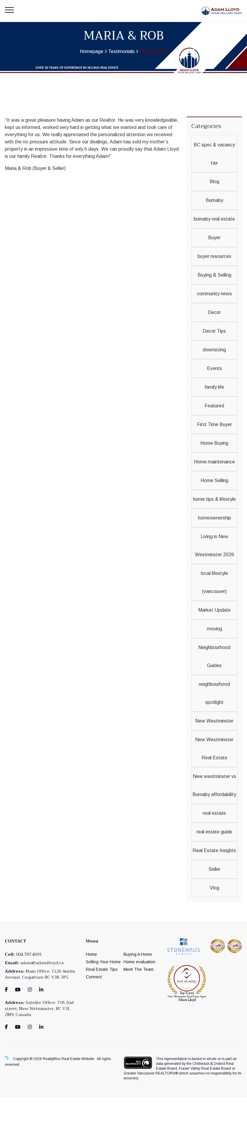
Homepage (91, 51)
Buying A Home (138, 954)
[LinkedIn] (41, 989)
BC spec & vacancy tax (214, 153)
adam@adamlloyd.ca (42, 962)
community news (214, 293)
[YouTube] (17, 989)
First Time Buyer (214, 424)
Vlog (214, 887)
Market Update (214, 610)
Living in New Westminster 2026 (214, 545)
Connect (94, 976)
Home (91, 954)
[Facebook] (6, 989)
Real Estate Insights (214, 850)
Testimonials (121, 51)
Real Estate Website (78, 1059)
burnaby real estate (214, 218)
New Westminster (214, 720)
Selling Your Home (103, 961)
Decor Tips (214, 331)
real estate (214, 813)
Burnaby (214, 200)
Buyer (214, 237)
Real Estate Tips (102, 969)
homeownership (214, 517)
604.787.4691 (29, 954)
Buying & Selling (214, 275)
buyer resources (214, 256)
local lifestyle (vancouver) (214, 582)
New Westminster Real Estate (214, 748)
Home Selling (214, 480)
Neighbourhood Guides (214, 656)
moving (214, 628)
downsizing (214, 349)
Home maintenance (214, 461)
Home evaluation (139, 961)
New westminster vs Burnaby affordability (214, 785)
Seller (214, 869)
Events (214, 368)
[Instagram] (30, 989)
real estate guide (214, 831)
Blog (214, 181)
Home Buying (214, 443)
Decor (214, 312)
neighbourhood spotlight (214, 693)
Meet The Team (139, 969)
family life (214, 387)
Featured (214, 405)
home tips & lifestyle (214, 499)
